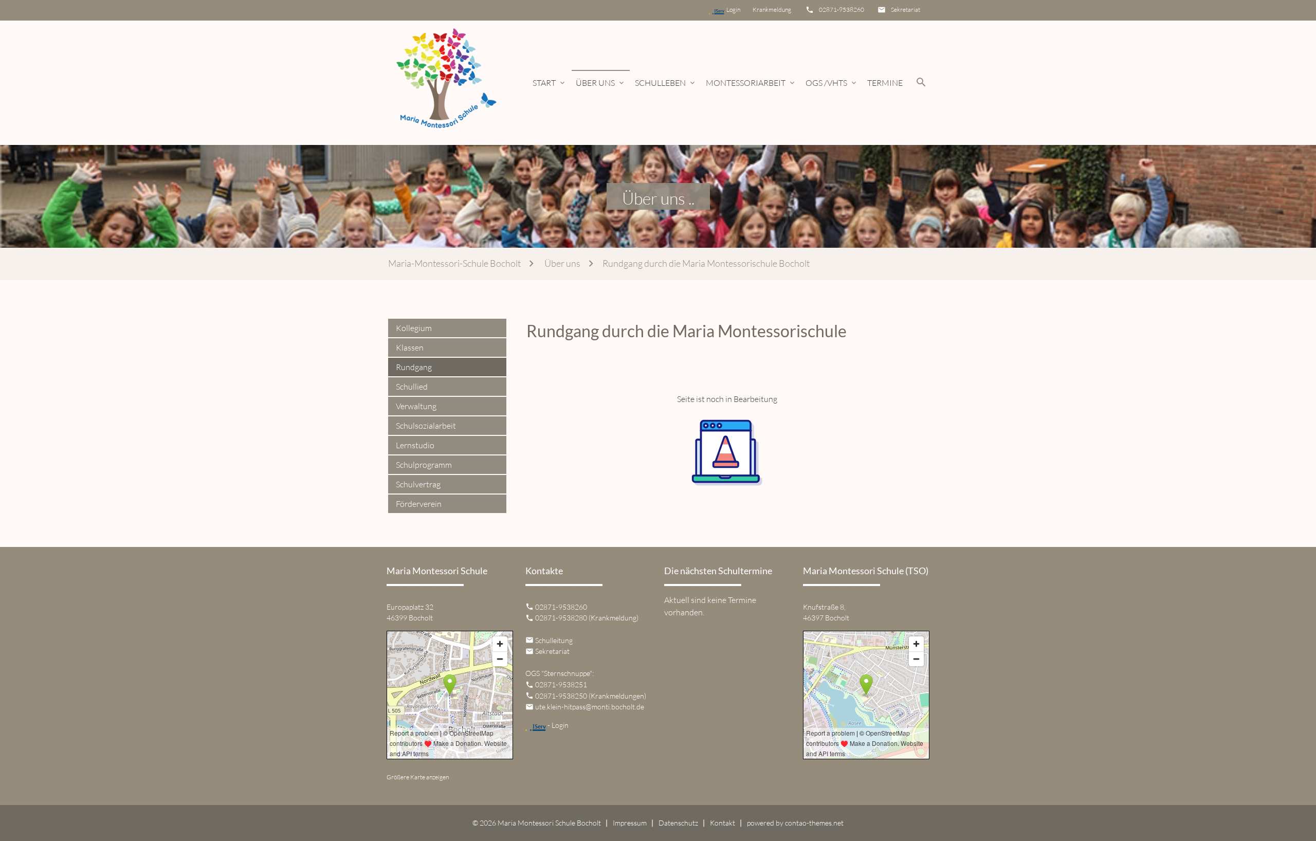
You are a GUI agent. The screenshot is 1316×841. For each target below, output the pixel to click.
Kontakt (722, 822)
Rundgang (414, 367)
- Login (557, 725)
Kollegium (414, 328)
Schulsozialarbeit (426, 425)
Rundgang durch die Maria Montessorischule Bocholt (706, 263)
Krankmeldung (771, 9)
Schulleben (666, 83)
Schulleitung (554, 640)
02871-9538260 (841, 9)
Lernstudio (415, 445)
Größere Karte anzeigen (418, 777)
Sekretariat (905, 9)
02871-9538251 (561, 684)
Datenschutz (678, 822)
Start (549, 83)
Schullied (412, 386)
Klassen (410, 347)
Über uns (601, 83)
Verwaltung (416, 406)
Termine (885, 83)
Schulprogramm (424, 465)
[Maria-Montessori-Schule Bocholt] (445, 83)
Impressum (630, 822)
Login (738, 9)
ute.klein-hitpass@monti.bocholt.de (589, 706)
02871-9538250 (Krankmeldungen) (590, 695)
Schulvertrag (418, 484)
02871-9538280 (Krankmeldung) (586, 617)
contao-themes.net (814, 822)
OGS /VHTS (832, 83)
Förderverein (419, 504)
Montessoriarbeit (751, 83)
